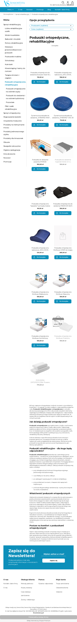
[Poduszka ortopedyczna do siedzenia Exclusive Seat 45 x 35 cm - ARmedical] (40, 60)
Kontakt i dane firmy (10, 583)
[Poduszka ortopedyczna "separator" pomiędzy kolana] (40, 191)
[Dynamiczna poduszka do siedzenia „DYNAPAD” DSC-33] (62, 103)
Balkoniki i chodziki (12, 39)
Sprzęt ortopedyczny (11, 113)
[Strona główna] (14, 3)
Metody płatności (27, 583)
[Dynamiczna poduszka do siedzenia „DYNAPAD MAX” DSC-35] (40, 103)
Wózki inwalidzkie (12, 35)
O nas (5, 588)
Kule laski (9, 64)
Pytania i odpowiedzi (45, 583)
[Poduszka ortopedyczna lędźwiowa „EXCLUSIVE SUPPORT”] (40, 235)
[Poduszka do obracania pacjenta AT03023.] (40, 147)
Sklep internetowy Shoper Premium (38, 620)
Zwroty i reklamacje (28, 600)
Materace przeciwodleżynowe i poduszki (13, 50)
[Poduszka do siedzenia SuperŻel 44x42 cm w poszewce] (62, 147)
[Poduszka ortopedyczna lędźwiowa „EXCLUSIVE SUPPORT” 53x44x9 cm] (62, 60)
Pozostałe (10, 102)
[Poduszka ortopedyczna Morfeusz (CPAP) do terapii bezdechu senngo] (62, 235)
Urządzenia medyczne (12, 121)
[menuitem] (9, 10)
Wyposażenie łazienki (12, 117)
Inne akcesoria (9, 154)
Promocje (7, 162)
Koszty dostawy (26, 588)
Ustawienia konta (62, 588)
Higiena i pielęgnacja (11, 150)
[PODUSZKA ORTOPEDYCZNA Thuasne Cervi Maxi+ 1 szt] (40, 368)
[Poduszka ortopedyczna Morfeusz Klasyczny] (62, 280)
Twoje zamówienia (62, 583)
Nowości (6, 158)
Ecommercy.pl (38, 613)
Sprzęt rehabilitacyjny (12, 25)
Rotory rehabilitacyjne (14, 43)
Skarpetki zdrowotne (12, 146)
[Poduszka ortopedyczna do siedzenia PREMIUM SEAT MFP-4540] (62, 191)
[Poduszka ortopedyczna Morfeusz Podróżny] (62, 324)
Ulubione (59, 592)
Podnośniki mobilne (13, 57)
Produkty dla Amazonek (13, 138)
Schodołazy (9, 61)
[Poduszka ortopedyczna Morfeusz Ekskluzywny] (40, 280)
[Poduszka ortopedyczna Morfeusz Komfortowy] (40, 324)
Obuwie (6, 142)
